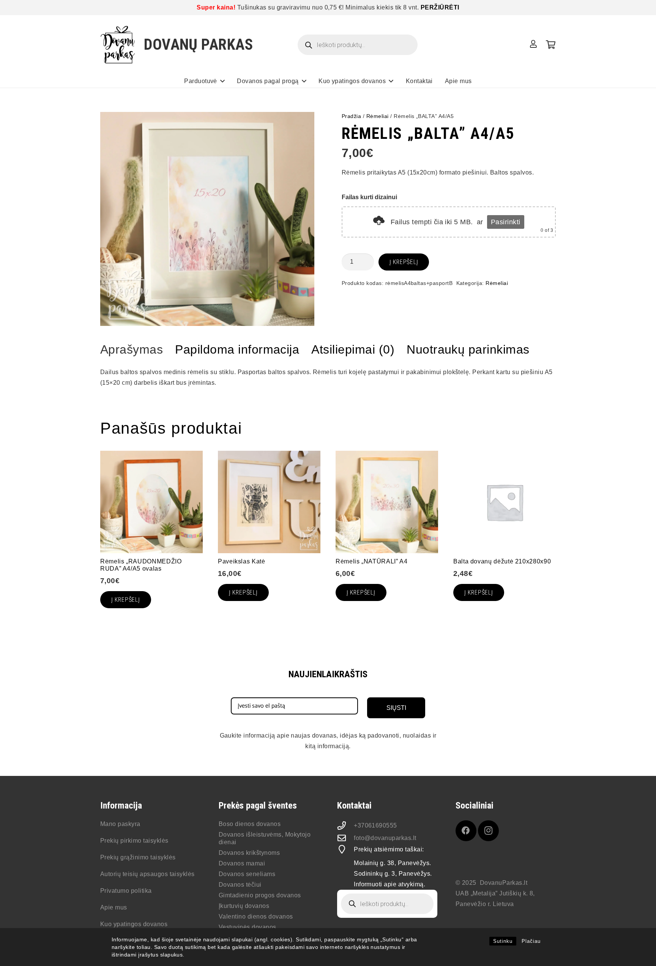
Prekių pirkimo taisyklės (134, 840)
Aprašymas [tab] (131, 349)
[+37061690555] (345, 825)
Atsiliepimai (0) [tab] (352, 349)
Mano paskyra (120, 824)
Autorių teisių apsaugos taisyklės (147, 874)
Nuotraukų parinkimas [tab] (468, 349)
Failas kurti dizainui (369, 197)
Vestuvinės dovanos (247, 927)
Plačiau (531, 941)
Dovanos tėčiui (240, 884)
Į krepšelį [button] (125, 599)
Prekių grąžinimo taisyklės (137, 857)
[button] (222, 81)
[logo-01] (118, 45)
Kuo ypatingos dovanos (133, 924)
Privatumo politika (126, 890)
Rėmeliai (377, 116)
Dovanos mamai (242, 863)
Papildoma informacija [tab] (237, 349)
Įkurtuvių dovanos (244, 906)
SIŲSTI (396, 708)
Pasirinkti (505, 222)
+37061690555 (375, 825)
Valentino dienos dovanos (256, 916)
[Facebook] (466, 830)
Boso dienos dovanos (250, 824)
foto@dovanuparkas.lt (385, 838)
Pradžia (351, 116)
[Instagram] (488, 830)
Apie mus (113, 907)
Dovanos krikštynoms (249, 853)
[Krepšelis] (550, 44)
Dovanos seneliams (247, 874)
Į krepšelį (404, 262)
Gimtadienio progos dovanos (260, 895)
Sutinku (502, 941)
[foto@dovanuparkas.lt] (345, 838)
